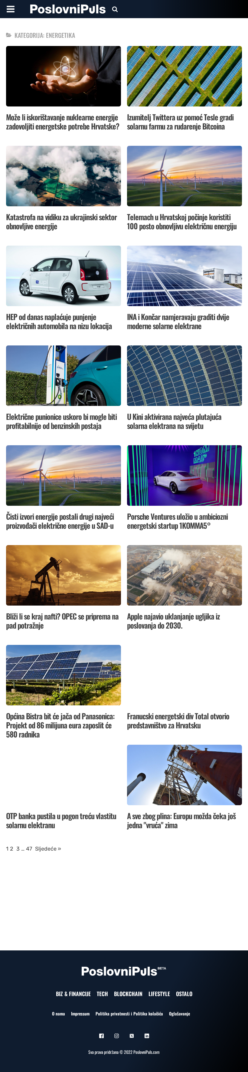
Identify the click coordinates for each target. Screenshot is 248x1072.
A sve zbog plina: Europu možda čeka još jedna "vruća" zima (181, 820)
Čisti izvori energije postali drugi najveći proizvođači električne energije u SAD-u (60, 521)
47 (29, 848)
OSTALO (184, 994)
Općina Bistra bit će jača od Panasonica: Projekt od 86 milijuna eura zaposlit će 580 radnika (60, 725)
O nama (58, 1013)
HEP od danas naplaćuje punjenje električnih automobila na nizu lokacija (59, 321)
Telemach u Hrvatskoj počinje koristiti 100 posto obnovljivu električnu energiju (182, 221)
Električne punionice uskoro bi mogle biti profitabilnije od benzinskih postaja (61, 421)
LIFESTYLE (159, 994)
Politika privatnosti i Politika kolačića (129, 1013)
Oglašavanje (179, 1013)
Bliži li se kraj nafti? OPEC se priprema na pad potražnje (62, 620)
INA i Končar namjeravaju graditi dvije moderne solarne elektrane (178, 321)
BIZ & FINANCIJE (73, 994)
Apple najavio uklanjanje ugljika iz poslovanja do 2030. (173, 620)
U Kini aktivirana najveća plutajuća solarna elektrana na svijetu (174, 421)
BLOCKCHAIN (128, 994)
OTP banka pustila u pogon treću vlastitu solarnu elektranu (61, 820)
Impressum (80, 1013)
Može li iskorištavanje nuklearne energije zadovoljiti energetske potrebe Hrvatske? (62, 121)
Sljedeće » (48, 848)
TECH (102, 994)
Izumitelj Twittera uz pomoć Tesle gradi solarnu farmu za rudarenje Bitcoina (180, 121)
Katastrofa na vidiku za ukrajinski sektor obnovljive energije (61, 221)
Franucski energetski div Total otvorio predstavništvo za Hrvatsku (178, 720)
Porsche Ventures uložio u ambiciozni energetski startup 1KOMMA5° (177, 521)
